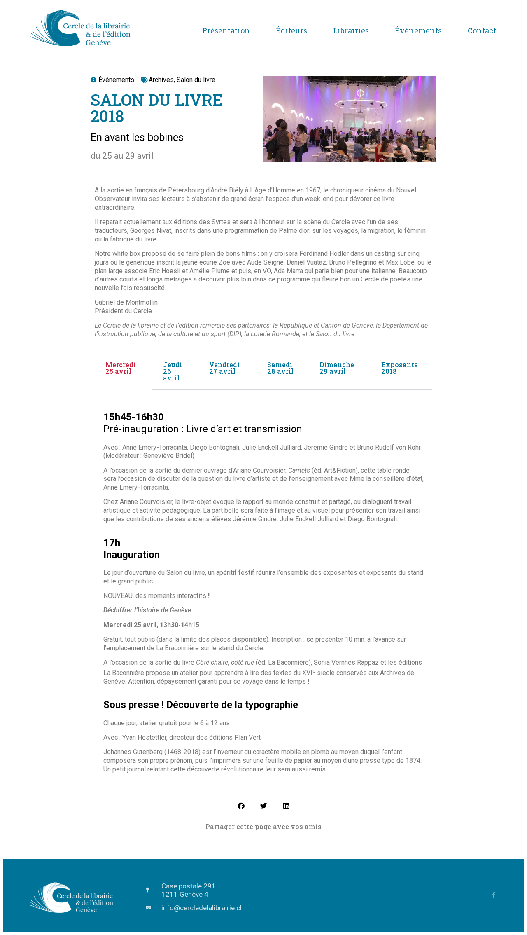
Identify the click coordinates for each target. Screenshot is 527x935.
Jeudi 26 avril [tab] (172, 371)
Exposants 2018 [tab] (399, 367)
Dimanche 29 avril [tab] (336, 367)
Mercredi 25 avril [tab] (120, 367)
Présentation (226, 30)
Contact (482, 30)
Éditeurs (291, 30)
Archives (161, 80)
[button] (241, 806)
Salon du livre (196, 80)
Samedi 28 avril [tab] (280, 367)
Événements (418, 30)
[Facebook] (493, 895)
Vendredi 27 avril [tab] (224, 367)
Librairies (351, 30)
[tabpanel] (263, 589)
